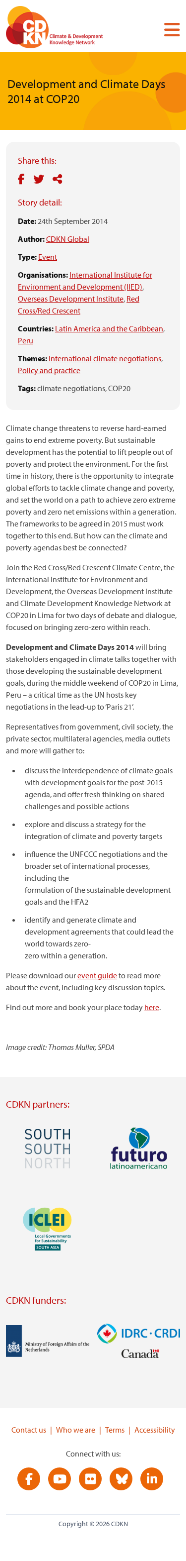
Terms (114, 1430)
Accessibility (154, 1430)
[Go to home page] (68, 29)
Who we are (75, 1430)
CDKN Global (67, 239)
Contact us (28, 1430)
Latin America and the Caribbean (109, 328)
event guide (97, 975)
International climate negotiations (105, 358)
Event (47, 257)
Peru (25, 340)
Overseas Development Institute (71, 299)
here (151, 1007)
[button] (168, 29)
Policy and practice (49, 370)
